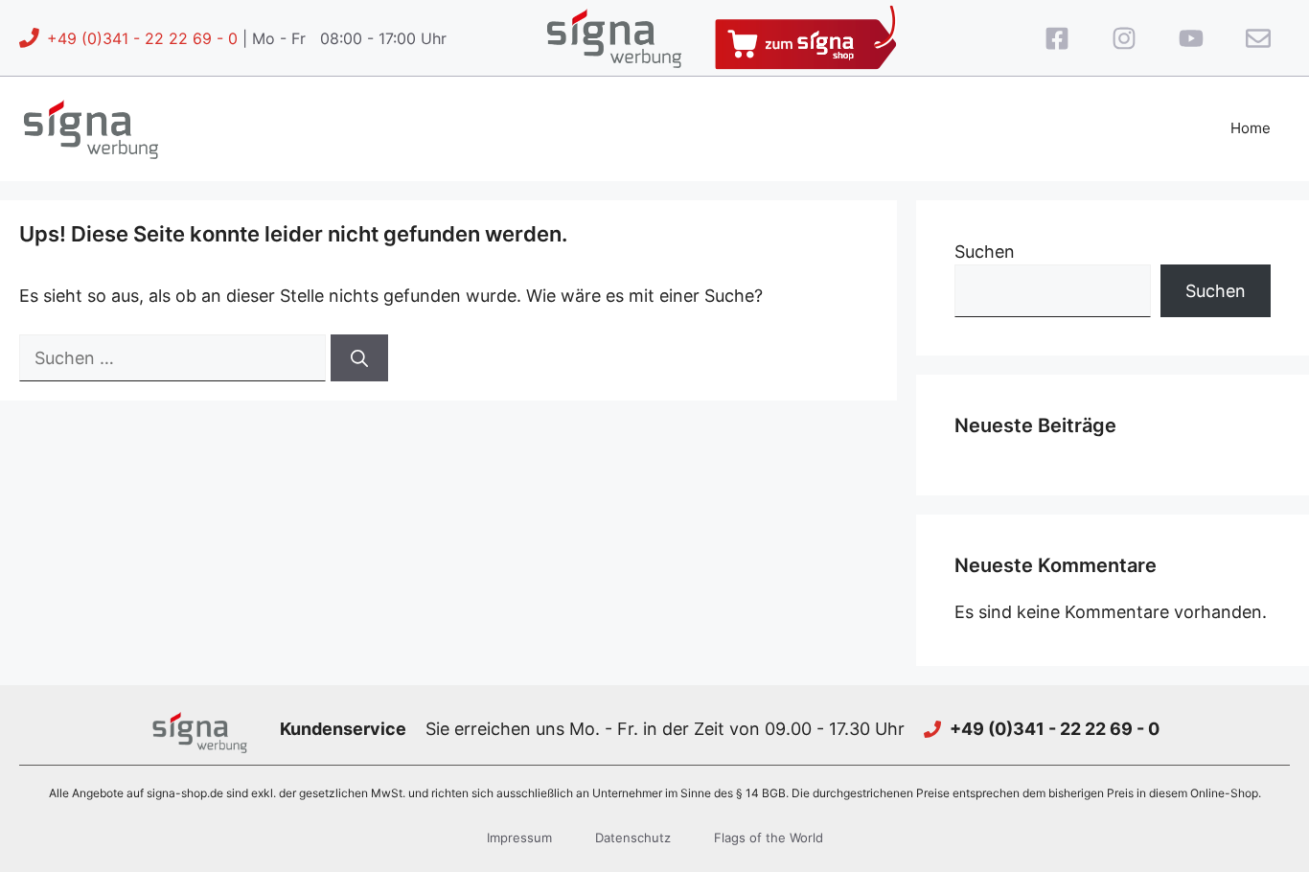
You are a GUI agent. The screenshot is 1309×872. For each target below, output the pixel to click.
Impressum (519, 837)
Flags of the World (768, 837)
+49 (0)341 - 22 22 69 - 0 (142, 38)
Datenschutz (633, 837)
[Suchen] (359, 357)
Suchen (984, 251)
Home (1250, 128)
